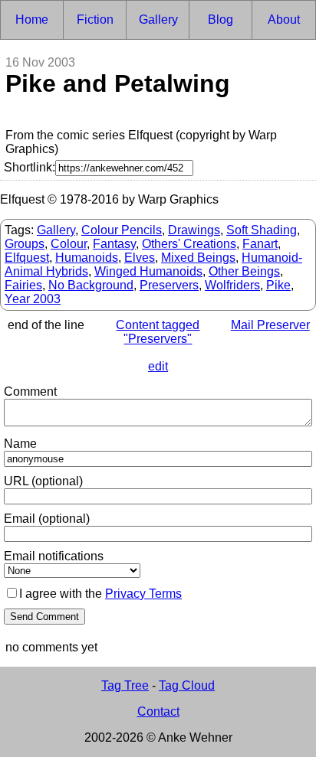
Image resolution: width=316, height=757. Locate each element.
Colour (69, 243)
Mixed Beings (198, 257)
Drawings (194, 230)
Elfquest (27, 257)
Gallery (56, 230)
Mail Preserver (270, 324)
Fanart (260, 243)
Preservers (169, 285)
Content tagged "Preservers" (157, 331)
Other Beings (244, 271)
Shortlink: (29, 167)
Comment (30, 391)
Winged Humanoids (148, 271)
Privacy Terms (143, 593)
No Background (90, 285)
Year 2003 (33, 298)
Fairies (23, 285)
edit (158, 366)
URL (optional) (43, 481)
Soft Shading (261, 230)
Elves (139, 257)
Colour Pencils (121, 230)
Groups (24, 243)
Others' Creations (189, 243)
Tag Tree (125, 685)
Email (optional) (47, 518)
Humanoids (86, 257)
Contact (158, 711)
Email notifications (54, 556)
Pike (278, 285)
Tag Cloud (187, 685)
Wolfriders (232, 285)
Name (20, 443)
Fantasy (114, 243)
